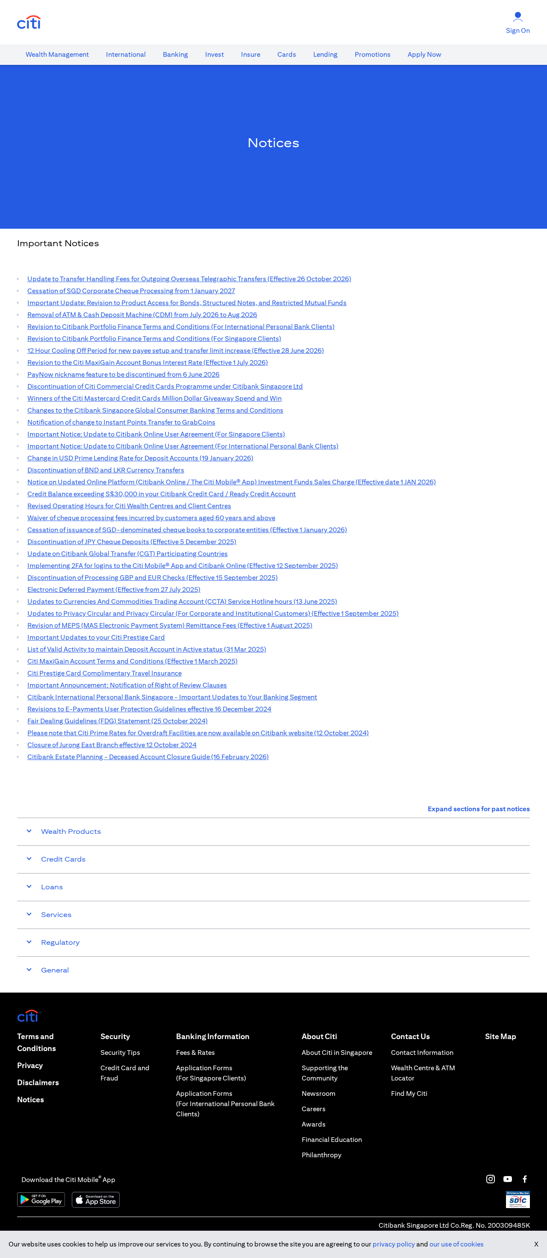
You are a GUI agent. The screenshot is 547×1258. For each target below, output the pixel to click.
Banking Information (213, 1036)
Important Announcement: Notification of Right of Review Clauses (127, 685)
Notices (30, 1099)
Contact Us (410, 1036)
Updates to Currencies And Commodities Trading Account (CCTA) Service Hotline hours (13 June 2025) (182, 601)
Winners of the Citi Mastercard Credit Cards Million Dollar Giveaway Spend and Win (154, 398)
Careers (314, 1109)
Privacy (30, 1065)
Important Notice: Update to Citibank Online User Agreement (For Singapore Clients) (156, 434)
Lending (325, 54)
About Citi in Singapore (337, 1052)
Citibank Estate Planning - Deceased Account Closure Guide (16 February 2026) (148, 757)
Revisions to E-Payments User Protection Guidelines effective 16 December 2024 (149, 709)
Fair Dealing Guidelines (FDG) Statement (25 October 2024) (117, 721)
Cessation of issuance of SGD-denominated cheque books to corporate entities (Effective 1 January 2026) (187, 530)
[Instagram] (490, 1179)
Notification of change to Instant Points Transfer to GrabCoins (121, 422)
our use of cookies (456, 1244)
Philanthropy (321, 1155)
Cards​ (286, 54)
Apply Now (424, 54)
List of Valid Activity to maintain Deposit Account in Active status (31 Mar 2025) (146, 649)
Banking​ (175, 54)
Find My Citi (409, 1093)
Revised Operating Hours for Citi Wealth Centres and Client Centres (129, 506)
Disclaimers (38, 1082)
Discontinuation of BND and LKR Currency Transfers (105, 470)
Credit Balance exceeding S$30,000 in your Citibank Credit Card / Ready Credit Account (161, 494)
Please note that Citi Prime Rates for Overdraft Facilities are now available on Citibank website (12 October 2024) (198, 733)
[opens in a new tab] (29, 22)
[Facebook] (525, 1179)
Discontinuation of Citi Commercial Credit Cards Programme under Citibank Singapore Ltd (165, 386)
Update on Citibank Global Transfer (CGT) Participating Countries (127, 554)
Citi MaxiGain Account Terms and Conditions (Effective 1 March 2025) (132, 661)
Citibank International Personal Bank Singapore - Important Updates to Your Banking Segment (172, 697)
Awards (314, 1124)
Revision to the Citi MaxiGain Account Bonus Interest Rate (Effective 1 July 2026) (147, 362)
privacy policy (394, 1244)
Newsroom (318, 1093)
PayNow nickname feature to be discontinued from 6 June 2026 (123, 374)
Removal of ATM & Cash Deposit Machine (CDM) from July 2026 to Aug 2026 (142, 315)
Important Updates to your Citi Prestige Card (96, 637)
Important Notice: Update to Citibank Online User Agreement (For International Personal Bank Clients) (182, 446)
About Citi (319, 1036)
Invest (214, 54)
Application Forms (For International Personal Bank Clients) (225, 1103)
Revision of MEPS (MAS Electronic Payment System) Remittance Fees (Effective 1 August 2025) (169, 625)
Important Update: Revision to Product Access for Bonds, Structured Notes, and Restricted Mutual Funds (187, 303)
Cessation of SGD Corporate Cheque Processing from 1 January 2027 (131, 291)
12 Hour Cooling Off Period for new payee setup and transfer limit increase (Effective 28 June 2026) (175, 351)
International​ (126, 54)
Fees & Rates (195, 1052)
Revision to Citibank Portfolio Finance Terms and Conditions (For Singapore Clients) (154, 339)
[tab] (57, 54)
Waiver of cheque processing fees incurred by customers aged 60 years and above (151, 518)
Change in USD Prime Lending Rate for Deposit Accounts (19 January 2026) (140, 458)
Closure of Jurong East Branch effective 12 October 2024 (112, 745)
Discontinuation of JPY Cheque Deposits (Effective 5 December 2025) (131, 542)
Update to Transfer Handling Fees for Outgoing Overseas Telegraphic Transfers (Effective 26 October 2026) (189, 279)
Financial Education (332, 1140)
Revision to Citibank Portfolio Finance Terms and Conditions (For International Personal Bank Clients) (181, 327)
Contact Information (422, 1052)
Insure (250, 54)
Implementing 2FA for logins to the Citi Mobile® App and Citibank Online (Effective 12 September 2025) (182, 566)
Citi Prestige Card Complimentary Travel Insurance (104, 673)
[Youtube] (508, 1179)
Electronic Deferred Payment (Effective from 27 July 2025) (113, 589)
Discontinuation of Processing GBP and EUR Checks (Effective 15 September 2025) (152, 578)
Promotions (373, 54)
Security (115, 1036)
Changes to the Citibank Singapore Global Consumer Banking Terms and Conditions (155, 410)
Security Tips (120, 1052)
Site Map (500, 1036)
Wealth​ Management (57, 54)
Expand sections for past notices (479, 809)
